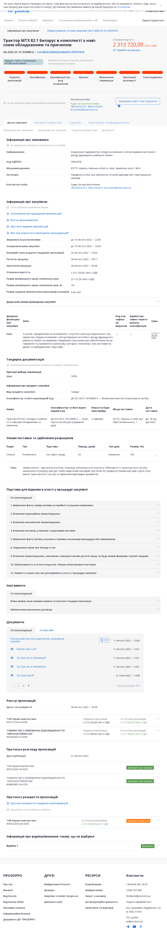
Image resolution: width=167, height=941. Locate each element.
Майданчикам (93, 890)
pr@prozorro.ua (134, 921)
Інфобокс (48, 20)
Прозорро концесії (14, 907)
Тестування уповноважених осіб (78, 20)
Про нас (8, 884)
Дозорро (49, 890)
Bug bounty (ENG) (13, 901)
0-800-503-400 (155, 11)
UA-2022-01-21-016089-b (18, 52)
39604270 (76, 161)
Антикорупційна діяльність (101, 901)
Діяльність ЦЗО (53, 901)
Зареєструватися (153, 20)
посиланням (123, 7)
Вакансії (8, 890)
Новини (8, 20)
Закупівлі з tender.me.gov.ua (61, 896)
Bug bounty (10, 896)
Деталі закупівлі (17, 122)
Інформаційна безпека (16, 913)
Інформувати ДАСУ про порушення (137, 101)
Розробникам (93, 884)
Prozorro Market (27, 20)
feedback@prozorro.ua (138, 896)
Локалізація (110, 20)
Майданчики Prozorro (57, 884)
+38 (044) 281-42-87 (137, 884)
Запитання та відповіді (99, 907)
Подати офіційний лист (139, 901)
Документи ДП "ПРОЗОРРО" (19, 919)
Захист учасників (95, 896)
